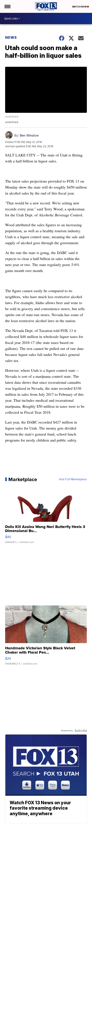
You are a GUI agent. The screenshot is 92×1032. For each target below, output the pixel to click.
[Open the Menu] (7, 6)
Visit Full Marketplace (73, 479)
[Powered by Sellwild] (80, 730)
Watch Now (79, 6)
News (11, 37)
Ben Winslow (29, 135)
